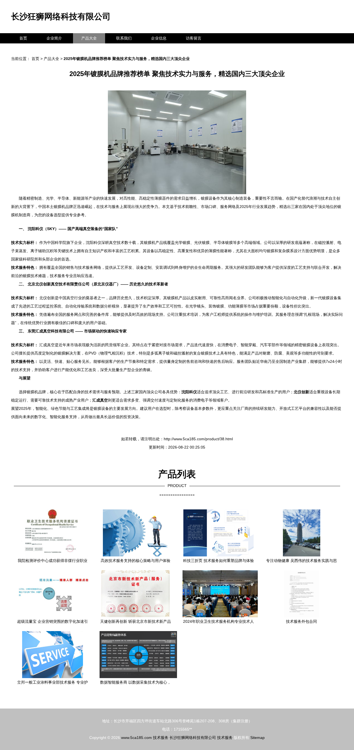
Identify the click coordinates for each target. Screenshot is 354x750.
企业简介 (54, 38)
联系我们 (124, 38)
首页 (23, 38)
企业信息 (158, 38)
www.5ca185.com (136, 737)
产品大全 (89, 38)
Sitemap (257, 737)
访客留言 (193, 38)
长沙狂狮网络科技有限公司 (61, 16)
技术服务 (160, 737)
